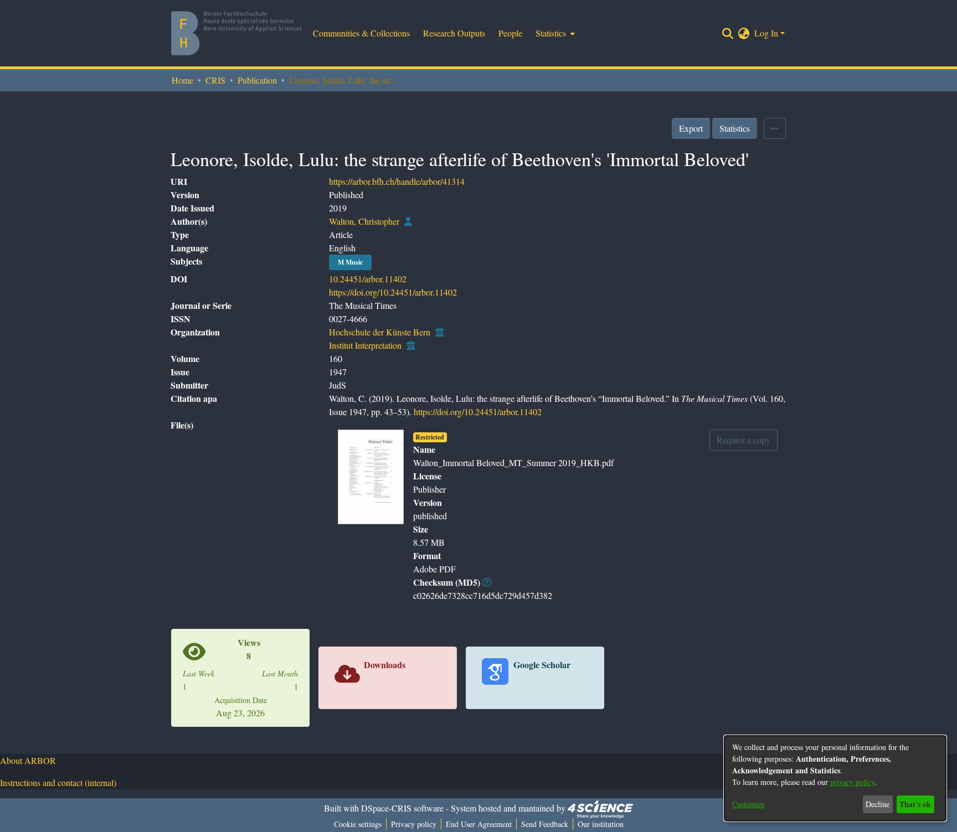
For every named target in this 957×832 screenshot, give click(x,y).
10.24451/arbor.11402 (368, 279)
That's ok (915, 804)
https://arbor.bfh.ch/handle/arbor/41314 (397, 181)
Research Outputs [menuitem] (454, 33)
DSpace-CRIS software (402, 808)
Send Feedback (544, 824)
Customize (748, 804)
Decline (877, 804)
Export (691, 128)
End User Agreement (479, 824)
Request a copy (743, 440)
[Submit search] (728, 33)
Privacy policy (413, 824)
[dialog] (835, 778)
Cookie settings (358, 824)
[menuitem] (554, 33)
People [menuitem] (510, 33)
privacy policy (852, 782)
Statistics (734, 128)
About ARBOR (28, 760)
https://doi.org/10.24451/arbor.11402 (393, 292)
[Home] (236, 33)
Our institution (601, 824)
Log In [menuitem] (766, 33)
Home (182, 80)
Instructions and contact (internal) (58, 782)
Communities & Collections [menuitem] (361, 33)
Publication (257, 80)
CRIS (215, 80)
